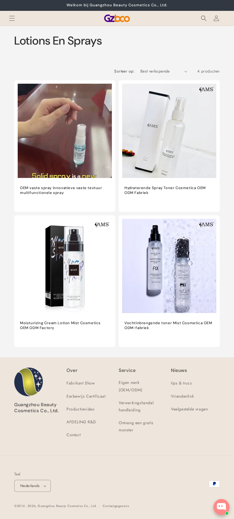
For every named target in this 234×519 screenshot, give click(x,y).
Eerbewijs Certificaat (86, 396)
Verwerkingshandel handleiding (136, 406)
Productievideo (80, 409)
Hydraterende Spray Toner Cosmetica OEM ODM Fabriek (165, 190)
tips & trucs (181, 383)
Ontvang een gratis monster (136, 426)
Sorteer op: (124, 71)
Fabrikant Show (80, 383)
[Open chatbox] (221, 507)
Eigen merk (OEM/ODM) (130, 386)
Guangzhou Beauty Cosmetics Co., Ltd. (67, 506)
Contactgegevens (116, 506)
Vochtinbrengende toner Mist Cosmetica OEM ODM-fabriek (168, 325)
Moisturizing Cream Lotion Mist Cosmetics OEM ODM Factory (60, 325)
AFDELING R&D (81, 422)
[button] (12, 18)
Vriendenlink (182, 396)
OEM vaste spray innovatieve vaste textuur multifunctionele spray (61, 190)
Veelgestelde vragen (189, 409)
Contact (73, 435)
